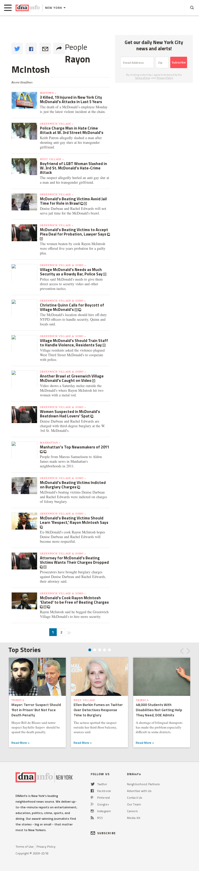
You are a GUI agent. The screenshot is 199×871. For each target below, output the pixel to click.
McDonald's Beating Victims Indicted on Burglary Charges (73, 485)
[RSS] (92, 817)
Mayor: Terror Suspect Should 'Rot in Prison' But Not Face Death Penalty (36, 710)
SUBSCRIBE (106, 833)
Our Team (134, 804)
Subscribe (179, 62)
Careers (132, 811)
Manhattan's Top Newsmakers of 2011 (74, 447)
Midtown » (48, 93)
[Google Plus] (92, 804)
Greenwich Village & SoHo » (63, 265)
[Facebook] (92, 790)
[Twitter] (93, 784)
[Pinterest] (92, 797)
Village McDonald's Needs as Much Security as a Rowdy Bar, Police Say (71, 272)
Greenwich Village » (57, 123)
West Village (84, 700)
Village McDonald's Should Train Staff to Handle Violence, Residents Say (74, 343)
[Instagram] (92, 811)
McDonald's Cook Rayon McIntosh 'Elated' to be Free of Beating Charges (74, 600)
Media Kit (133, 817)
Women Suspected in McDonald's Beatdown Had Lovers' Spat (70, 414)
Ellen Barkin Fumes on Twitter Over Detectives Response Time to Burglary (98, 710)
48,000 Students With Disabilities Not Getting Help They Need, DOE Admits (159, 710)
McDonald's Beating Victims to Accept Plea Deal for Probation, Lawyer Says (74, 232)
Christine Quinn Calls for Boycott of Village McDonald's (72, 307)
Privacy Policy (165, 78)
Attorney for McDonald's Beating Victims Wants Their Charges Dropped (74, 560)
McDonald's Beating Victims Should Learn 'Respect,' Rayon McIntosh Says (74, 520)
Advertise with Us (139, 790)
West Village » (52, 159)
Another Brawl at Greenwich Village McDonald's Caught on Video (72, 378)
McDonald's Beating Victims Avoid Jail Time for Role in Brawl (73, 201)
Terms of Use (142, 78)
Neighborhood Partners (143, 784)
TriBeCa (17, 700)
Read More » (20, 742)
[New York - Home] (28, 8)
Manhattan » (50, 442)
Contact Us (134, 797)
